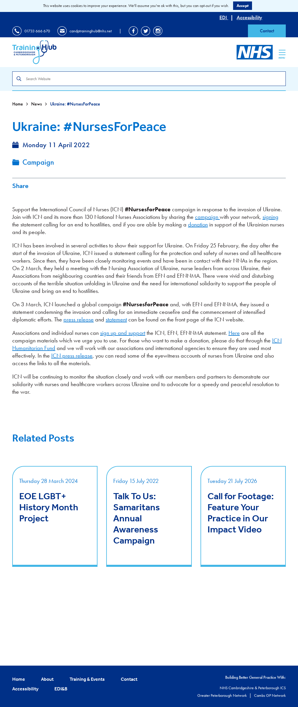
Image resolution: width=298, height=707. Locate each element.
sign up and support (122, 333)
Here (234, 333)
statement (116, 319)
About (47, 679)
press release (78, 319)
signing (270, 217)
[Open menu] (282, 52)
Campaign (38, 162)
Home (18, 104)
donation (198, 224)
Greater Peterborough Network (222, 695)
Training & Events (87, 679)
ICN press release (72, 355)
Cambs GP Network (270, 695)
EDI (223, 17)
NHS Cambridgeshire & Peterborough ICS (253, 687)
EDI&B (61, 689)
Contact (267, 31)
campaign (207, 217)
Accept (243, 5)
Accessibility (249, 17)
